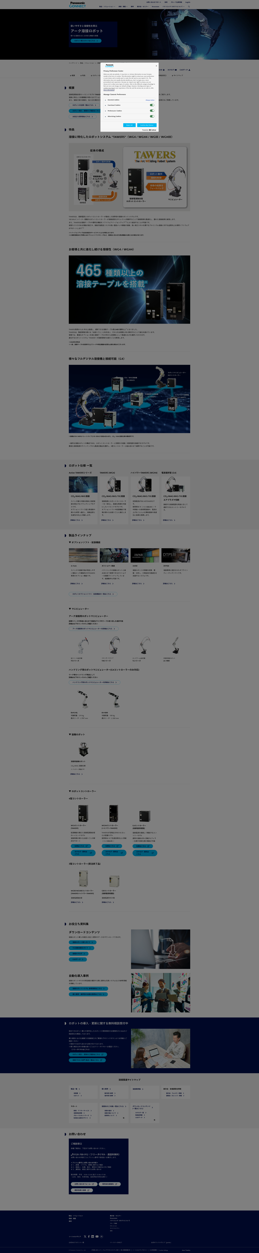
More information (108, 90)
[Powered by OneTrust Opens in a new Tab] (150, 130)
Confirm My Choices (146, 125)
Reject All (129, 125)
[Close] (156, 66)
